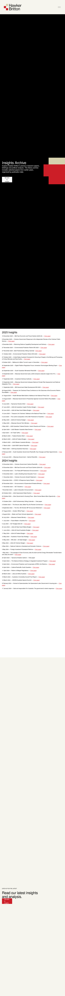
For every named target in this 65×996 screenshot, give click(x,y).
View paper (47, 336)
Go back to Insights (7, 179)
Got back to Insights (6, 901)
